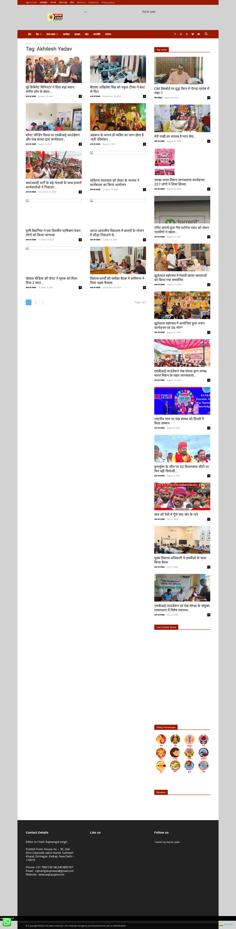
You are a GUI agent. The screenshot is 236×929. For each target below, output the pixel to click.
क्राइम (77, 34)
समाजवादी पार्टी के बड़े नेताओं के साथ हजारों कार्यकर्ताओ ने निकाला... (54, 185)
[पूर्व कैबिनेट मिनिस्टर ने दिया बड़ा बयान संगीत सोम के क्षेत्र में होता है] (54, 69)
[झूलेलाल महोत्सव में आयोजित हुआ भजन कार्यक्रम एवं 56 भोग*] (182, 305)
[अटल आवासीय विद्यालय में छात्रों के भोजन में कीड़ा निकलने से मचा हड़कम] (118, 212)
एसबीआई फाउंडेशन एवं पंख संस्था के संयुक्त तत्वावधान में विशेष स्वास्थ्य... (182, 608)
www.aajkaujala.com (51, 874)
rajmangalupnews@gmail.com (54, 871)
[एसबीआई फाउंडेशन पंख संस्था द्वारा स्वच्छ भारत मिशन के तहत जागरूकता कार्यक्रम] (182, 353)
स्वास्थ (108, 34)
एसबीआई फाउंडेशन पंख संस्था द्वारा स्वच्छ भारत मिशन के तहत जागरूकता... (180, 373)
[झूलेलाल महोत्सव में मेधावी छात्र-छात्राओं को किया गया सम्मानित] (182, 257)
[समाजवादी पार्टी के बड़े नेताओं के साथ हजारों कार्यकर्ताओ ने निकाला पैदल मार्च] (54, 165)
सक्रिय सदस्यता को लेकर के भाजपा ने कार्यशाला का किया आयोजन (114, 182)
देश (37, 34)
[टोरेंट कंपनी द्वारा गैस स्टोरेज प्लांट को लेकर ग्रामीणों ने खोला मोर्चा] (182, 209)
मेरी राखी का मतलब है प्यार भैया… (175, 136)
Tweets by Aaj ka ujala (167, 842)
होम (29, 34)
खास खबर (50, 34)
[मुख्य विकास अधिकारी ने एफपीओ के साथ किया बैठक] (182, 540)
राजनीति (96, 34)
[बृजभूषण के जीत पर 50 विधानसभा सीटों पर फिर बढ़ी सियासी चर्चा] (182, 448)
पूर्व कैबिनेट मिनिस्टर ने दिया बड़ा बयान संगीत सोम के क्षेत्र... (50, 89)
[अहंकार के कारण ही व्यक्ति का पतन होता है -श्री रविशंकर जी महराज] (118, 117)
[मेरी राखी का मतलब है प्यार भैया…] (182, 118)
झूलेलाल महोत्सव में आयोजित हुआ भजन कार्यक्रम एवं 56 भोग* (179, 325)
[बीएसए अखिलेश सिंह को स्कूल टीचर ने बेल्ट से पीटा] (118, 69)
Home (29, 43)
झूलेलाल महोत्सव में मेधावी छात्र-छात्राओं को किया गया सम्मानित (180, 277)
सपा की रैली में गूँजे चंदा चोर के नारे (176, 514)
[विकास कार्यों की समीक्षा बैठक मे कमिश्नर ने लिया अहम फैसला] (118, 260)
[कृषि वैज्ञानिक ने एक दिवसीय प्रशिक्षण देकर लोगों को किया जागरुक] (54, 212)
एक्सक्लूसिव (43, 2)
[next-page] (43, 302)
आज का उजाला (31, 96)
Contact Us (93, 2)
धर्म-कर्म (53, 2)
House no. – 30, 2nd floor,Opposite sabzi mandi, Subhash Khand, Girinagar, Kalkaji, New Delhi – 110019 (50, 854)
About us (81, 2)
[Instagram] (180, 34)
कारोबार (66, 34)
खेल (86, 34)
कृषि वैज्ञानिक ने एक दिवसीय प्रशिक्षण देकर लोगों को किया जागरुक (53, 233)
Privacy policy (108, 2)
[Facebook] (175, 34)
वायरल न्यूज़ (63, 2)
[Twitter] (186, 34)
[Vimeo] (192, 34)
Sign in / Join (31, 2)
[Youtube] (198, 34)
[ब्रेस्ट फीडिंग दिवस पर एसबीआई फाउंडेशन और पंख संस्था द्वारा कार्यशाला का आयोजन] (54, 117)
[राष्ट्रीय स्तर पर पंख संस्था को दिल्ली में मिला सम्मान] (182, 401)
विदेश (72, 2)
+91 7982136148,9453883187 (54, 867)
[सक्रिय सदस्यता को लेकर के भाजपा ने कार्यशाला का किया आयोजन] (118, 163)
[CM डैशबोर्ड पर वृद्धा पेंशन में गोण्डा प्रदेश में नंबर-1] (182, 70)
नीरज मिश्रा (158, 97)
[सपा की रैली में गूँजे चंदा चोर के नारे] (182, 496)
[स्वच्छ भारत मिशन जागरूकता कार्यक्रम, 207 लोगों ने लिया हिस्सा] (182, 162)
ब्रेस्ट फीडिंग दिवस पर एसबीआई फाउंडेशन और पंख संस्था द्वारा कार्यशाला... (53, 137)
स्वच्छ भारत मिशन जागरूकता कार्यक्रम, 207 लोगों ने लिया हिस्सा (179, 182)
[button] (206, 34)
